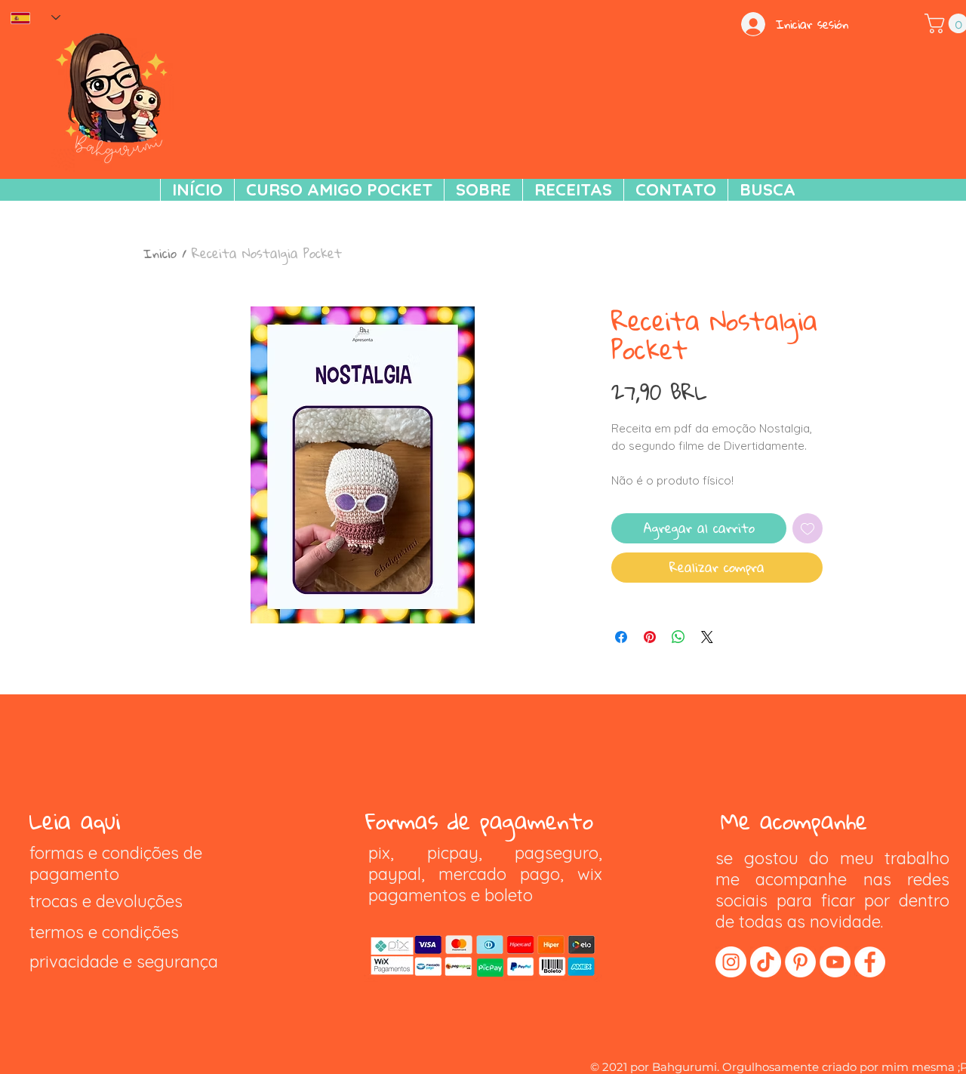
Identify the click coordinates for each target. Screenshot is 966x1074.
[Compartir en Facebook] (621, 637)
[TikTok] (765, 961)
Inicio (160, 253)
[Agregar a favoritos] (807, 528)
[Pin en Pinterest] (650, 637)
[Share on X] (707, 637)
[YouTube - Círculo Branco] (835, 961)
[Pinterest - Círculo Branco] (800, 961)
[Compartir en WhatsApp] (678, 637)
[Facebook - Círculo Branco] (869, 961)
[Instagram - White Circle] (730, 961)
